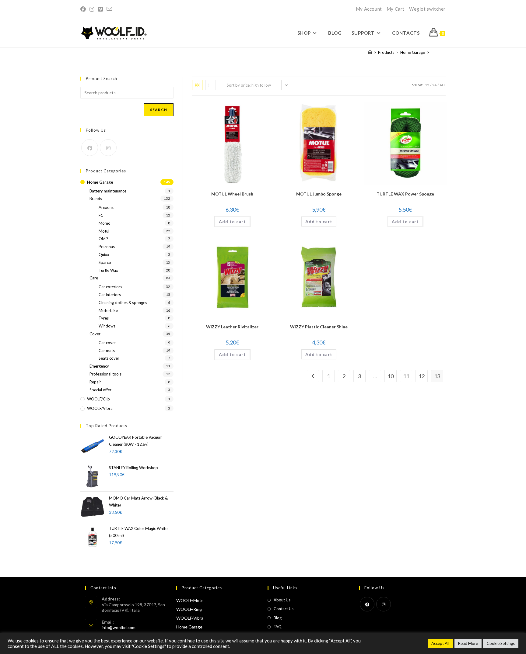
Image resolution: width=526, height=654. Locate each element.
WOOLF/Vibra (100, 408)
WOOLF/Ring (189, 609)
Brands (95, 198)
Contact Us (283, 608)
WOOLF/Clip (98, 398)
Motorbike (108, 310)
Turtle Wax (108, 270)
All (443, 85)
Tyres (104, 318)
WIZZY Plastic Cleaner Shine (319, 326)
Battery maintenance (107, 191)
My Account (369, 9)
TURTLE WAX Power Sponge (405, 193)
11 (406, 376)
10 (390, 376)
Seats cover (109, 358)
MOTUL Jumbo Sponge (319, 193)
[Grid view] (197, 85)
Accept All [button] (440, 643)
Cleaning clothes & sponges (123, 302)
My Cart (396, 9)
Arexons (106, 207)
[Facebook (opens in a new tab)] (84, 9)
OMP (103, 238)
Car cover (107, 342)
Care (93, 277)
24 (434, 85)
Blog (278, 617)
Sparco (105, 262)
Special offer (100, 389)
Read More (468, 643)
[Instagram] (108, 147)
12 (427, 85)
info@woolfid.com (118, 627)
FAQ (278, 626)
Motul (104, 231)
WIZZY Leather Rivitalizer (232, 326)
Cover (94, 333)
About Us (282, 599)
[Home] (370, 52)
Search (158, 109)
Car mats (107, 350)
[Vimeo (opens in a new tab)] (100, 9)
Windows (107, 326)
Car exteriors (110, 286)
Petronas (107, 246)
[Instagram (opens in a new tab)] (92, 9)
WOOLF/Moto (190, 600)
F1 (101, 215)
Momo (104, 223)
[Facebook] (89, 147)
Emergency (99, 366)
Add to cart (232, 221)
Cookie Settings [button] (501, 643)
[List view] (210, 85)
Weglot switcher (427, 9)
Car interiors (110, 294)
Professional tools (105, 374)
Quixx (104, 254)
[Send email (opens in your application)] (109, 9)
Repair (95, 381)
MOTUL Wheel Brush (232, 193)
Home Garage (100, 182)
